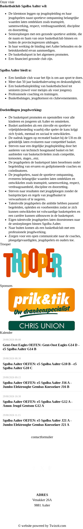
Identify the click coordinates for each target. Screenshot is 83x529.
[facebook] (33, 469)
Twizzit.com (57, 526)
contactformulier (42, 437)
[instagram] (51, 469)
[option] (41, 309)
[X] (42, 469)
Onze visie (7, 2)
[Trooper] (32, 262)
